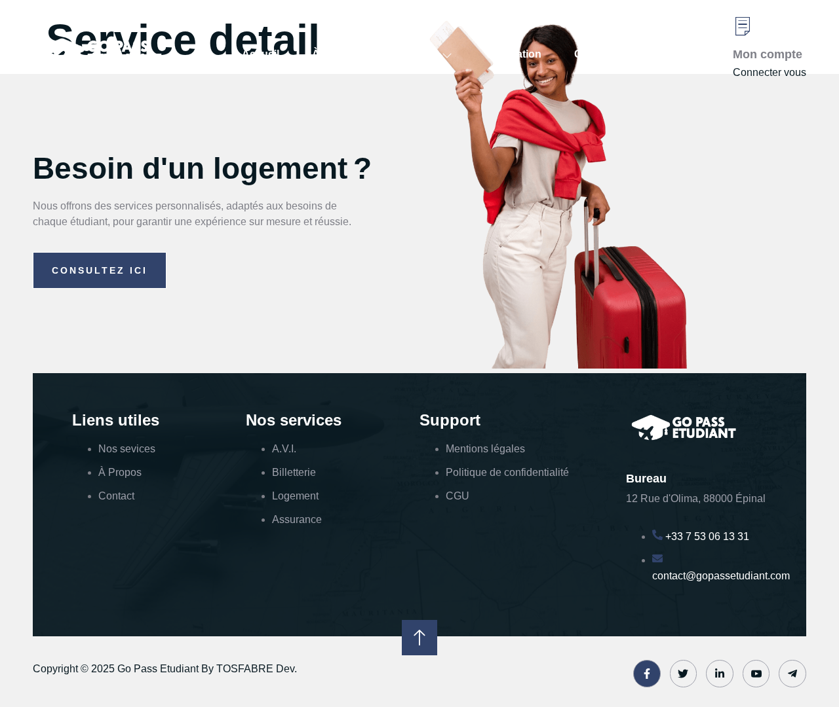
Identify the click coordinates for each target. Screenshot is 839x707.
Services (413, 54)
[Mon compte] (742, 26)
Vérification (513, 54)
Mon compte (767, 54)
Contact (594, 54)
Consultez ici (99, 270)
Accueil (260, 54)
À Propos (335, 54)
